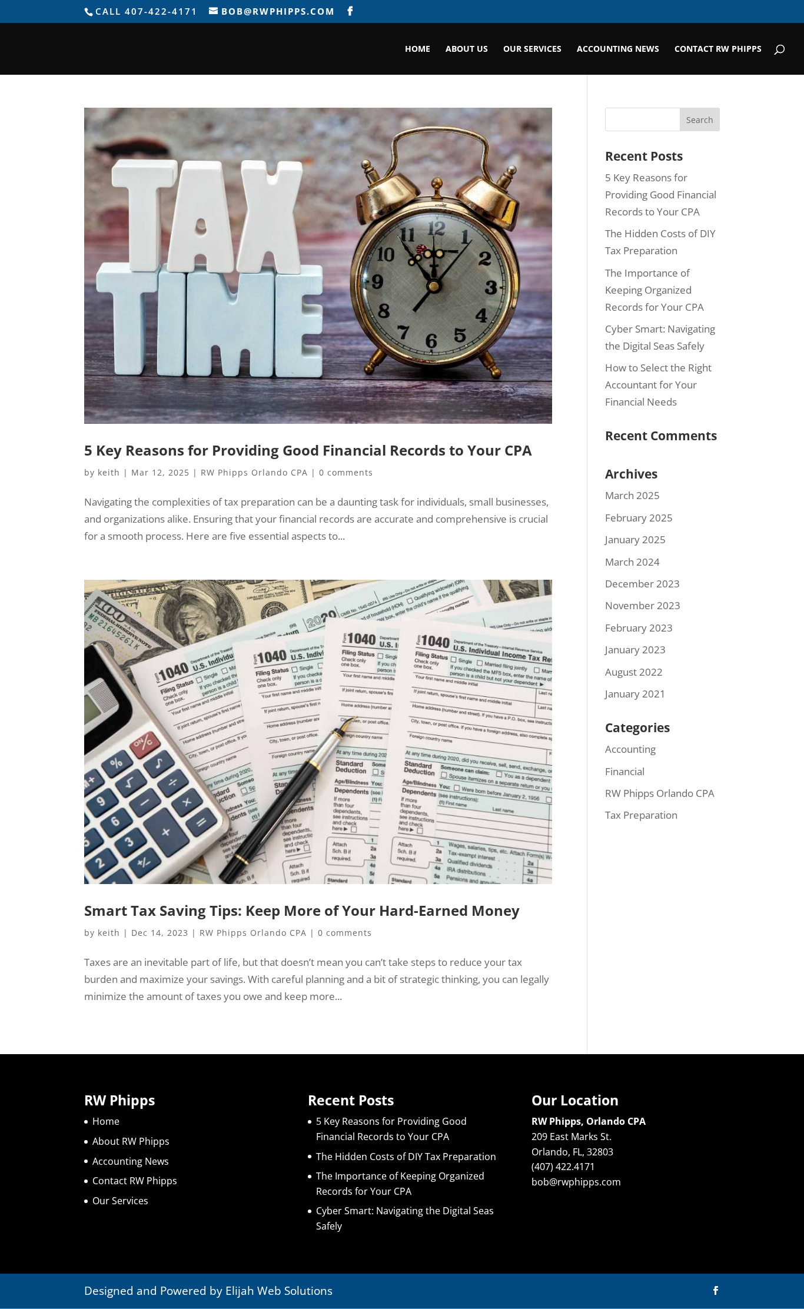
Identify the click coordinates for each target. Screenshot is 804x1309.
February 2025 (639, 517)
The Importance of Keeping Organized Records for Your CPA (654, 290)
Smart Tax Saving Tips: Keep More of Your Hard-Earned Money (302, 910)
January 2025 (635, 539)
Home (417, 49)
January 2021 (635, 693)
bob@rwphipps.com (576, 1181)
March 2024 (632, 562)
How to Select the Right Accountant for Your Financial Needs (658, 384)
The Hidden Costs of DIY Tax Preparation (406, 1156)
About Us (467, 49)
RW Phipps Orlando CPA (254, 472)
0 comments (346, 472)
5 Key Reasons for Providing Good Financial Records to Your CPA (308, 450)
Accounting (630, 749)
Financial (624, 771)
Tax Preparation (641, 815)
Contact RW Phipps (718, 49)
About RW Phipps (131, 1141)
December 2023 (642, 583)
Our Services (532, 49)
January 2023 (635, 649)
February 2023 (639, 627)
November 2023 (642, 605)
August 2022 (634, 672)
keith (109, 472)
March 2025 (632, 495)
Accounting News (618, 49)
